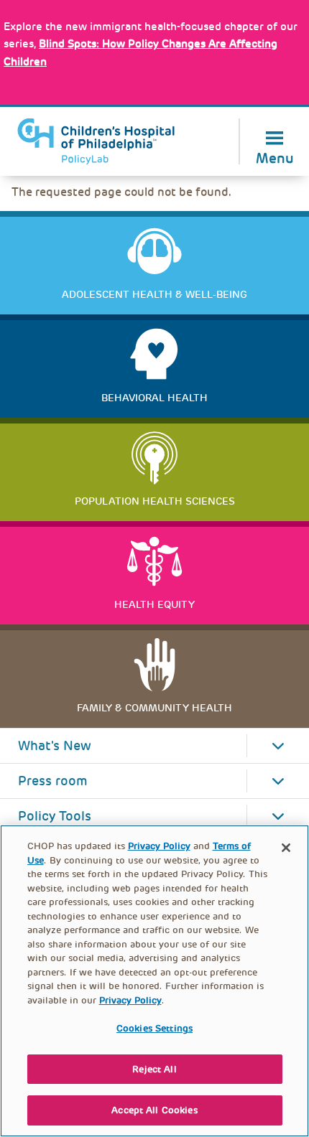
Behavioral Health (154, 397)
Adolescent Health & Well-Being (154, 294)
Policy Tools (54, 816)
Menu (275, 156)
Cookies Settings (154, 1028)
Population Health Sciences (155, 501)
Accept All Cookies (154, 1110)
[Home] (96, 141)
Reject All (154, 1069)
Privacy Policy (159, 846)
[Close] (286, 848)
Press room (53, 781)
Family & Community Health (154, 707)
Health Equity (154, 604)
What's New (54, 746)
